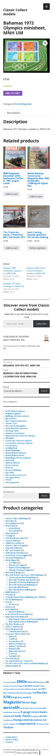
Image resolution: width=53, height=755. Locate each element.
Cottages (6, 689)
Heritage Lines (12, 431)
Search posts (8, 492)
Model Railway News (14, 455)
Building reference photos (17, 416)
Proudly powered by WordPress (17, 749)
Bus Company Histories (16, 421)
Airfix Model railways (15, 411)
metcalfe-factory (28, 708)
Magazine (12, 701)
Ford (22, 693)
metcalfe (11, 707)
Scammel (34, 716)
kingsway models (21, 697)
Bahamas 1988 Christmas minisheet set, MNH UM (12, 271)
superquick (27, 723)
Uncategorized (12, 482)
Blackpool (41, 682)
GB (34, 692)
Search (6, 387)
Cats (42, 686)
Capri (20, 686)
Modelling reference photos (18, 458)
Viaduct (8, 727)
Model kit (16, 712)
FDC (43, 688)
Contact (9, 742)
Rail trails (9, 460)
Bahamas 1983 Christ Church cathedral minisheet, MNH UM (35, 271)
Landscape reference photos (18, 440)
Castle (36, 686)
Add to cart (12, 93)
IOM (6, 697)
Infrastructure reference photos (20, 436)
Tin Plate (39, 724)
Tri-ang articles (12, 477)
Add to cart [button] (11, 194)
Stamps (18, 719)
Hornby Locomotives (14, 433)
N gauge (26, 712)
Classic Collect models (15, 12)
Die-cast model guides (15, 426)
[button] (45, 43)
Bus (16, 686)
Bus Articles (10, 418)
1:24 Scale (7, 682)
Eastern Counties (18, 689)
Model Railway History (15, 453)
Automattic (11, 752)
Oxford (35, 712)
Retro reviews (11, 465)
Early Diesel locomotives (16, 428)
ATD (34, 682)
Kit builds (9, 438)
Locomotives (11, 445)
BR (47, 682)
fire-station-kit (11, 693)
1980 (29, 682)
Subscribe (41, 323)
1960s (22, 681)
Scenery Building (13, 470)
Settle (43, 716)
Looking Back (11, 448)
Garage (28, 693)
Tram (46, 724)
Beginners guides (13, 413)
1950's (13, 682)
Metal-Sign (29, 702)
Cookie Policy (11, 737)
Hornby (41, 692)
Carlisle (28, 685)
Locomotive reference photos (18, 443)
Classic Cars (11, 423)
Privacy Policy (11, 739)
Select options (37, 248)
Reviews (9, 468)
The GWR (9, 472)
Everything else (23, 104)
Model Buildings (12, 450)
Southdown (8, 720)
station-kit (40, 719)
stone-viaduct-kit (10, 724)
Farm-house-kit (33, 689)
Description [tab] (13, 112)
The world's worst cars (15, 475)
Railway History (12, 463)
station (28, 719)
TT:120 (8, 480)
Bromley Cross (8, 686)
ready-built (21, 716)
